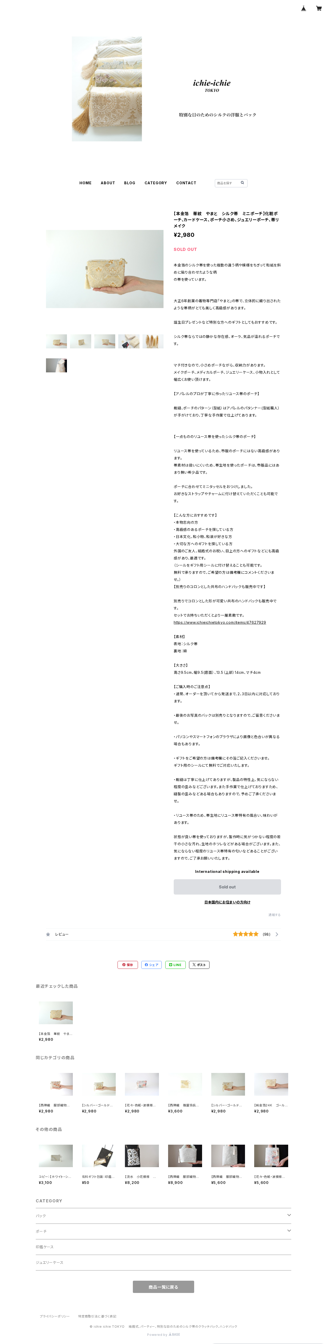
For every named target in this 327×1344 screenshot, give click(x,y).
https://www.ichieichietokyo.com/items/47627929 (220, 622)
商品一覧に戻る (163, 1287)
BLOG (129, 183)
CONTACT (186, 183)
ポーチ (41, 1231)
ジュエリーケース (49, 1262)
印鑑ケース (45, 1247)
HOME (85, 183)
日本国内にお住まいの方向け (227, 902)
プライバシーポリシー (55, 1316)
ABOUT (108, 183)
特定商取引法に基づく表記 (97, 1316)
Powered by (158, 1335)
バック (41, 1216)
